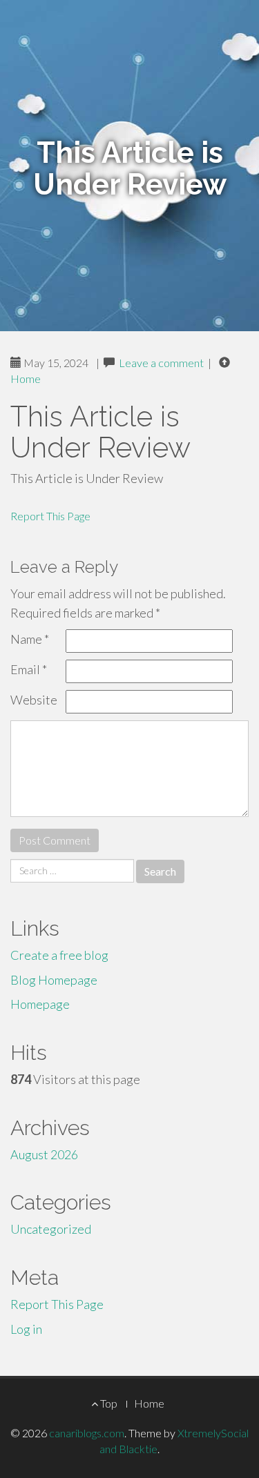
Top (107, 1403)
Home (25, 378)
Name (29, 639)
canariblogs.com (86, 1432)
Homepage (40, 1004)
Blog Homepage (53, 979)
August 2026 (44, 1154)
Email (28, 669)
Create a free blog (59, 955)
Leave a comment (161, 362)
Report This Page (50, 515)
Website (33, 699)
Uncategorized (50, 1228)
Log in (26, 1329)
